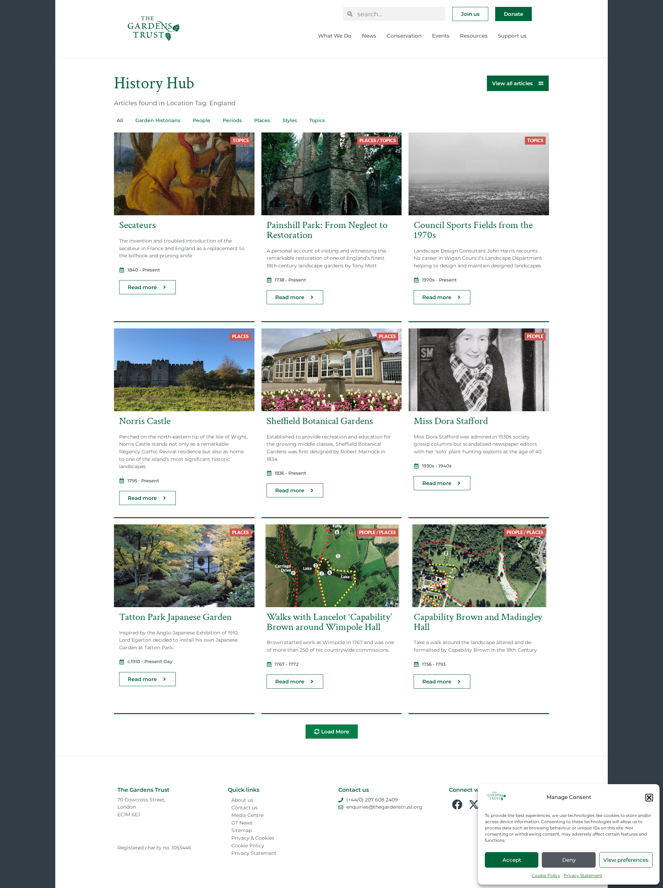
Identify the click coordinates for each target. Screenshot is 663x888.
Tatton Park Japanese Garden (175, 617)
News (369, 35)
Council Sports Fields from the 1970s (473, 230)
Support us (512, 35)
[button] (649, 797)
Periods (232, 120)
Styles (289, 120)
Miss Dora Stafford (451, 421)
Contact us (244, 808)
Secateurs (137, 225)
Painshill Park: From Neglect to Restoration (327, 230)
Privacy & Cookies (252, 838)
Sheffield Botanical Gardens (320, 421)
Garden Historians (157, 120)
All (120, 120)
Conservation (404, 35)
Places (262, 120)
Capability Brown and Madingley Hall (478, 622)
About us (242, 800)
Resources (474, 35)
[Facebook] (457, 804)
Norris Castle (145, 421)
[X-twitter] (473, 804)
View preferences (625, 860)
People (201, 120)
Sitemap (241, 830)
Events (441, 35)
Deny (569, 860)
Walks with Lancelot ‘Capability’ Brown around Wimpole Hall (329, 622)
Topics (317, 120)
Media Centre (247, 815)
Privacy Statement (583, 875)
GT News (241, 823)
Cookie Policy (546, 875)
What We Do (335, 35)
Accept (511, 860)
